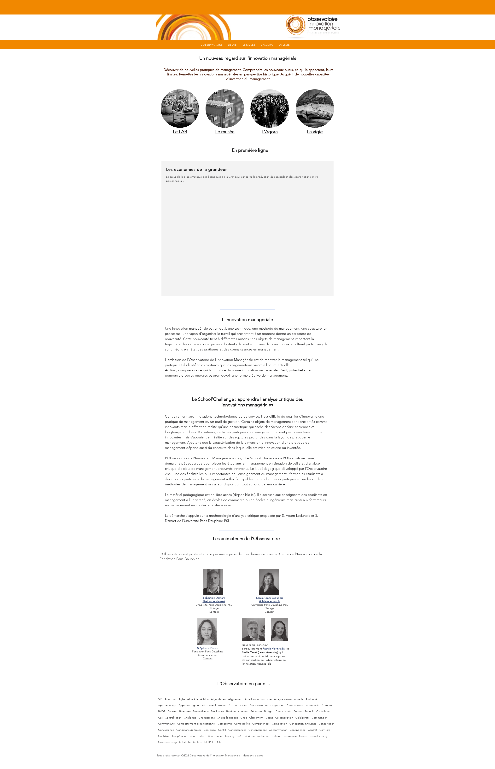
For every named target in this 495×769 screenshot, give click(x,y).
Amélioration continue (258, 699)
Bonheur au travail (237, 711)
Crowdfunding (318, 736)
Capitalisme (323, 711)
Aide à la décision (198, 699)
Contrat (312, 729)
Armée (222, 705)
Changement (207, 717)
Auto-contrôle (295, 705)
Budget (268, 711)
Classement (256, 717)
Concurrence (166, 729)
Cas (160, 717)
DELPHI (208, 742)
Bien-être (185, 711)
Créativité (185, 742)
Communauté (166, 723)
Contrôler (164, 736)
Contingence (298, 729)
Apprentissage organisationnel (197, 705)
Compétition (279, 723)
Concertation (327, 723)
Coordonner (215, 736)
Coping (229, 736)
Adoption (170, 699)
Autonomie (312, 705)
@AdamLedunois (269, 601)
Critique (276, 736)
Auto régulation (274, 705)
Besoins (172, 711)
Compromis (225, 723)
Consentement (257, 729)
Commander (319, 717)
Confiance (210, 729)
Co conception (284, 717)
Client (269, 717)
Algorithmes (218, 699)
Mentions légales (252, 755)
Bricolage (256, 711)
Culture (197, 742)
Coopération (179, 736)
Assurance (241, 705)
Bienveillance (201, 711)
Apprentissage (167, 705)
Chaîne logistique (227, 717)
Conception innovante (302, 723)
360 (160, 699)
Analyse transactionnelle (288, 699)
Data (218, 742)
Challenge (190, 717)
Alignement (235, 699)
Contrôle (324, 729)
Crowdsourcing (167, 742)
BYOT (161, 711)
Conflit (222, 729)
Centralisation (173, 717)
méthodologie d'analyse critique (234, 515)
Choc (244, 717)
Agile (181, 699)
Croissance (290, 736)
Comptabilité (242, 723)
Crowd (303, 736)
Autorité (327, 705)
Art (231, 705)
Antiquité (311, 699)
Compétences (261, 723)
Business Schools (304, 711)
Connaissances (237, 729)
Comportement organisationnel (196, 723)
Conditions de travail (188, 729)
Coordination (198, 736)
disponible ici (244, 495)
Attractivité (256, 705)
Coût (239, 736)
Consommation (278, 729)
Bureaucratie (283, 711)
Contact (214, 611)
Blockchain (217, 711)
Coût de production (257, 736)
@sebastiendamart (214, 601)
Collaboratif (302, 717)
